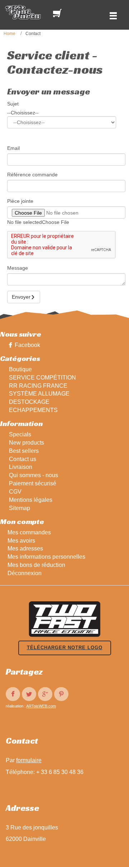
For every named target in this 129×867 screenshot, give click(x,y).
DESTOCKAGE (29, 402)
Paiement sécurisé (32, 483)
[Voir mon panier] (59, 13)
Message (17, 268)
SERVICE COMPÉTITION (42, 377)
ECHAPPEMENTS (33, 410)
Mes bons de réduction (36, 565)
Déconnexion (25, 573)
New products (26, 443)
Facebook (27, 345)
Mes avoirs (21, 541)
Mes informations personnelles (46, 557)
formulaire (29, 760)
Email (13, 148)
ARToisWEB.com (41, 706)
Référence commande (32, 174)
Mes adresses (25, 548)
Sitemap (19, 508)
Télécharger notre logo (64, 647)
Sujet (13, 104)
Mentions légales (30, 500)
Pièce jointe (20, 201)
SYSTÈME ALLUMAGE (39, 394)
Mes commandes (29, 532)
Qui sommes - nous (33, 475)
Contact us (22, 459)
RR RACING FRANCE (38, 386)
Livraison (20, 467)
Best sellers (24, 451)
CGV (15, 492)
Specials (20, 434)
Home (9, 33)
